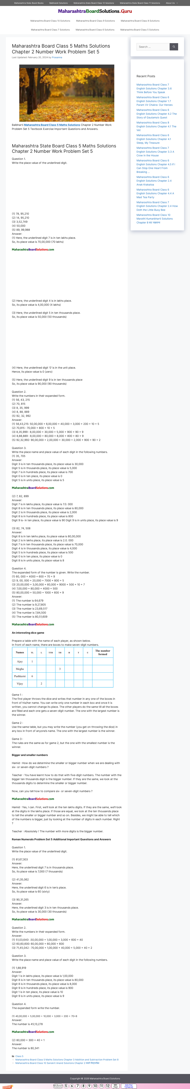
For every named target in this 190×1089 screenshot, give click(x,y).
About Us (170, 3)
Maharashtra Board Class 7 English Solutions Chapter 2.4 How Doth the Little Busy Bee (157, 206)
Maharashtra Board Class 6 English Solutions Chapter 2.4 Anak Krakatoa (154, 181)
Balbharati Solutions (58, 3)
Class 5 (19, 1056)
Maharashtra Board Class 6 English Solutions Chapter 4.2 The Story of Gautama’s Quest (157, 113)
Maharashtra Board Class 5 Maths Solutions (52, 124)
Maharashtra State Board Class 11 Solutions (140, 3)
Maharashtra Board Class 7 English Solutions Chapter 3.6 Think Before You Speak (154, 88)
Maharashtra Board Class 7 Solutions (50, 29)
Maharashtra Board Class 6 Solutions (95, 29)
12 (107, 1086)
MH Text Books (115, 1086)
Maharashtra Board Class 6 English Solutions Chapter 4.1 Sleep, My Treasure (154, 139)
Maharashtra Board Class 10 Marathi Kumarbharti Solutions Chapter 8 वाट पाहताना (155, 218)
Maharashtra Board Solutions (105, 1078)
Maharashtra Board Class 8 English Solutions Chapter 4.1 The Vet (156, 126)
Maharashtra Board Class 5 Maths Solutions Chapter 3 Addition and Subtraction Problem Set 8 (66, 1059)
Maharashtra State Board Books (28, 3)
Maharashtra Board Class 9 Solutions (95, 20)
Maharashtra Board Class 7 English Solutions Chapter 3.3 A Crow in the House (155, 151)
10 (95, 1086)
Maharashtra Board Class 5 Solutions (139, 29)
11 (101, 1086)
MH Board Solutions (58, 1086)
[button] (95, 1086)
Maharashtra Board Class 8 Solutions (140, 20)
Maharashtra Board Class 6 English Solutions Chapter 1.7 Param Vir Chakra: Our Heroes (155, 101)
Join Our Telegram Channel (128, 1086)
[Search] (174, 46)
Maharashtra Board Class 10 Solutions (50, 20)
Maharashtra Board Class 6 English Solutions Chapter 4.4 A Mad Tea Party (155, 193)
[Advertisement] (67, 189)
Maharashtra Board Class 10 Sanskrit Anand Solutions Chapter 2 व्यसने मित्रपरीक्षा (57, 1063)
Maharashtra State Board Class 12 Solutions (94, 3)
